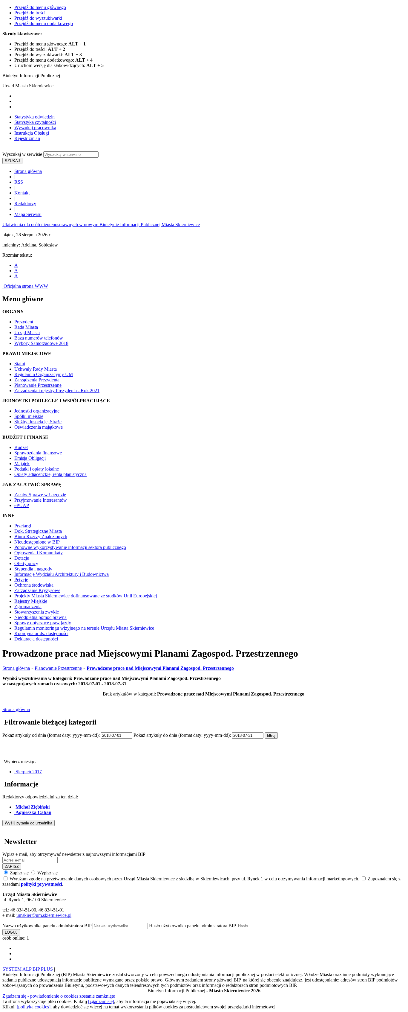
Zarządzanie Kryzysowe (37, 590)
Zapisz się (19, 872)
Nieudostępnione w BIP (37, 541)
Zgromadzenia (28, 606)
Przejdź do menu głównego (40, 7)
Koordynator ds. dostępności (41, 633)
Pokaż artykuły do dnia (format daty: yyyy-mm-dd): (183, 735)
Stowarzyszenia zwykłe (36, 611)
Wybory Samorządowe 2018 (41, 343)
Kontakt (22, 192)
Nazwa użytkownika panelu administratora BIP (46, 925)
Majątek (22, 463)
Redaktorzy (25, 203)
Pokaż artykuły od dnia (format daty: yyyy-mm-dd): (51, 735)
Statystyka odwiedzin (34, 116)
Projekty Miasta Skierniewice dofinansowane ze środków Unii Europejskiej (85, 595)
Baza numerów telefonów (38, 337)
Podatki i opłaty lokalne (36, 468)
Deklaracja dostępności (36, 638)
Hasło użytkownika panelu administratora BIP (192, 925)
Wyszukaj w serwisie (22, 154)
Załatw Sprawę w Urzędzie (40, 494)
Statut (19, 363)
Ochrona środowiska (33, 585)
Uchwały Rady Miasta (35, 369)
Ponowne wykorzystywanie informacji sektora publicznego (70, 547)
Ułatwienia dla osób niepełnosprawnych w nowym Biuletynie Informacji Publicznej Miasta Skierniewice (101, 224)
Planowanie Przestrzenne (38, 385)
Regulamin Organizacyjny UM (43, 374)
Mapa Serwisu (28, 214)
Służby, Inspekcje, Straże (38, 421)
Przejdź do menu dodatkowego (43, 23)
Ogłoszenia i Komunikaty (38, 552)
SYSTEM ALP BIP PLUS (27, 969)
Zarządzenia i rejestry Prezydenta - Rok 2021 (56, 390)
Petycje (21, 579)
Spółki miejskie (28, 416)
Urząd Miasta (27, 332)
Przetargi (22, 525)
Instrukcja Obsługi (31, 133)
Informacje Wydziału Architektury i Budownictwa (61, 574)
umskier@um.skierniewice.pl (43, 915)
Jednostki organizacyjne (36, 410)
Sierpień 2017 (28, 771)
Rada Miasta (26, 327)
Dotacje (21, 558)
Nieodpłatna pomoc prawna (40, 617)
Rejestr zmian (27, 138)
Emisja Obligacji (30, 458)
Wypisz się (47, 872)
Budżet (21, 447)
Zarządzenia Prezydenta (36, 379)
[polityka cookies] (33, 1006)
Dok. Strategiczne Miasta (38, 531)
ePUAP (21, 505)
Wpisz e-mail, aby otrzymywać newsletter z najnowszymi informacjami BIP (73, 854)
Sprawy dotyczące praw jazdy (42, 622)
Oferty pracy (26, 563)
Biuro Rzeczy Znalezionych (40, 536)
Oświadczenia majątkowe (38, 427)
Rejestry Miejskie (30, 601)
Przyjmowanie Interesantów (40, 500)
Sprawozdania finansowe (38, 452)
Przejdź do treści (29, 12)
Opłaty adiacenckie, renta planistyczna (50, 474)
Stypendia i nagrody (33, 568)
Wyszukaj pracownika (35, 127)
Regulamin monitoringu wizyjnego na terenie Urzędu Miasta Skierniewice (84, 628)
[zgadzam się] (101, 1001)
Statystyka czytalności (35, 122)
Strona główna (28, 171)
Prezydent (23, 321)
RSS (18, 182)
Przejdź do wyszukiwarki (38, 18)
